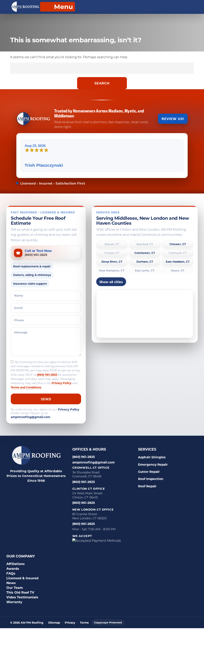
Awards (12, 568)
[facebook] (10, 490)
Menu (63, 6)
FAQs (10, 573)
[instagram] (40, 490)
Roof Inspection (150, 479)
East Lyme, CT (144, 270)
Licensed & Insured (22, 578)
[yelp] (30, 490)
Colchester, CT (144, 253)
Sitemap (54, 622)
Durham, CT (144, 261)
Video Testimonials (22, 597)
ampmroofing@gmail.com (30, 417)
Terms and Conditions (26, 387)
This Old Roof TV (20, 592)
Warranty (14, 602)
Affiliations (15, 564)
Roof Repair (147, 486)
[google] (20, 490)
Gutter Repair (149, 472)
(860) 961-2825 (47, 374)
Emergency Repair (153, 464)
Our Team (14, 587)
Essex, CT (177, 270)
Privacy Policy (61, 383)
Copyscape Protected (108, 622)
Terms (84, 622)
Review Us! (173, 119)
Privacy (70, 622)
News (11, 583)
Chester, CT (178, 244)
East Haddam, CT (177, 261)
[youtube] (60, 490)
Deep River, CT (111, 261)
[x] (50, 490)
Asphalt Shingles (152, 457)
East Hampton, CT (111, 270)
